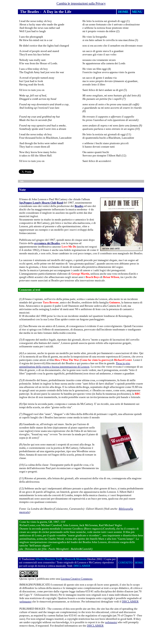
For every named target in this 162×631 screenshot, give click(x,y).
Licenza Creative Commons (76, 578)
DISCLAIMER (130, 601)
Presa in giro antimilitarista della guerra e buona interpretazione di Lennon (74, 365)
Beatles (79, 206)
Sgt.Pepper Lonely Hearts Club (37, 202)
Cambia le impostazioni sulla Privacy (81, 3)
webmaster (25, 601)
